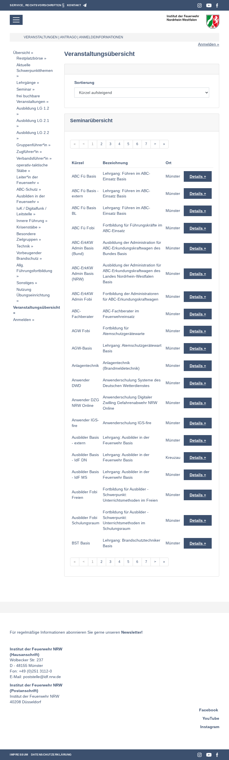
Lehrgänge (26, 82)
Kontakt (74, 5)
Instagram (199, 5)
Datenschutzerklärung (51, 754)
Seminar (23, 89)
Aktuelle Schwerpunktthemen (34, 68)
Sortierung (84, 82)
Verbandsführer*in (32, 158)
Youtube (209, 5)
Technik (23, 246)
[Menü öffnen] (16, 20)
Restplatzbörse (29, 58)
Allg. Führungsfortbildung (34, 268)
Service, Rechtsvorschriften (35, 5)
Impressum (19, 754)
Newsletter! (132, 632)
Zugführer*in (27, 151)
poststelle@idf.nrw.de (42, 676)
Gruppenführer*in (31, 145)
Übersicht (21, 52)
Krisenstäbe (26, 227)
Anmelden (207, 44)
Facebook (217, 5)
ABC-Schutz (27, 189)
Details (196, 176)
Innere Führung (30, 220)
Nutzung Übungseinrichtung (33, 292)
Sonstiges (25, 282)
